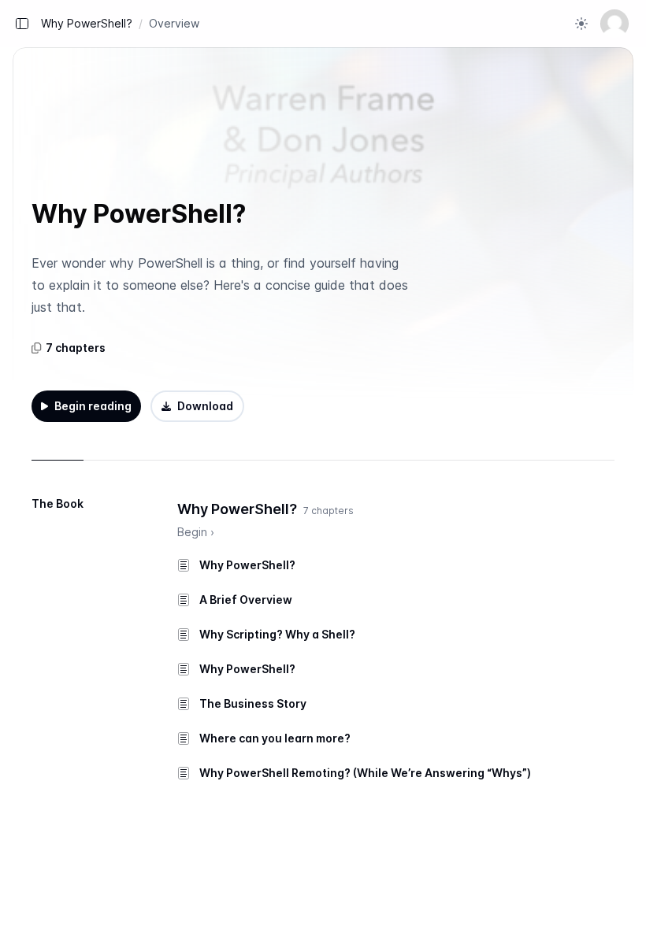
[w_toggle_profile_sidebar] (614, 23)
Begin (195, 532)
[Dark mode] (581, 23)
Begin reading (93, 406)
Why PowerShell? (86, 23)
